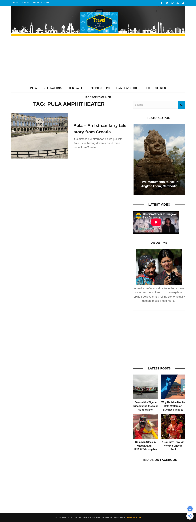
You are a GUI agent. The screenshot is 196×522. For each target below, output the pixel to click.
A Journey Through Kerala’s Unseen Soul (173, 446)
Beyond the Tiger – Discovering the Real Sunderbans (145, 406)
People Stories (155, 88)
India (33, 88)
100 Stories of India (98, 97)
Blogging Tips (100, 88)
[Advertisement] (98, 60)
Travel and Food (127, 88)
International (53, 88)
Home (16, 3)
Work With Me (41, 3)
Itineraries (76, 88)
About (26, 3)
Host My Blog (134, 517)
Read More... (168, 300)
